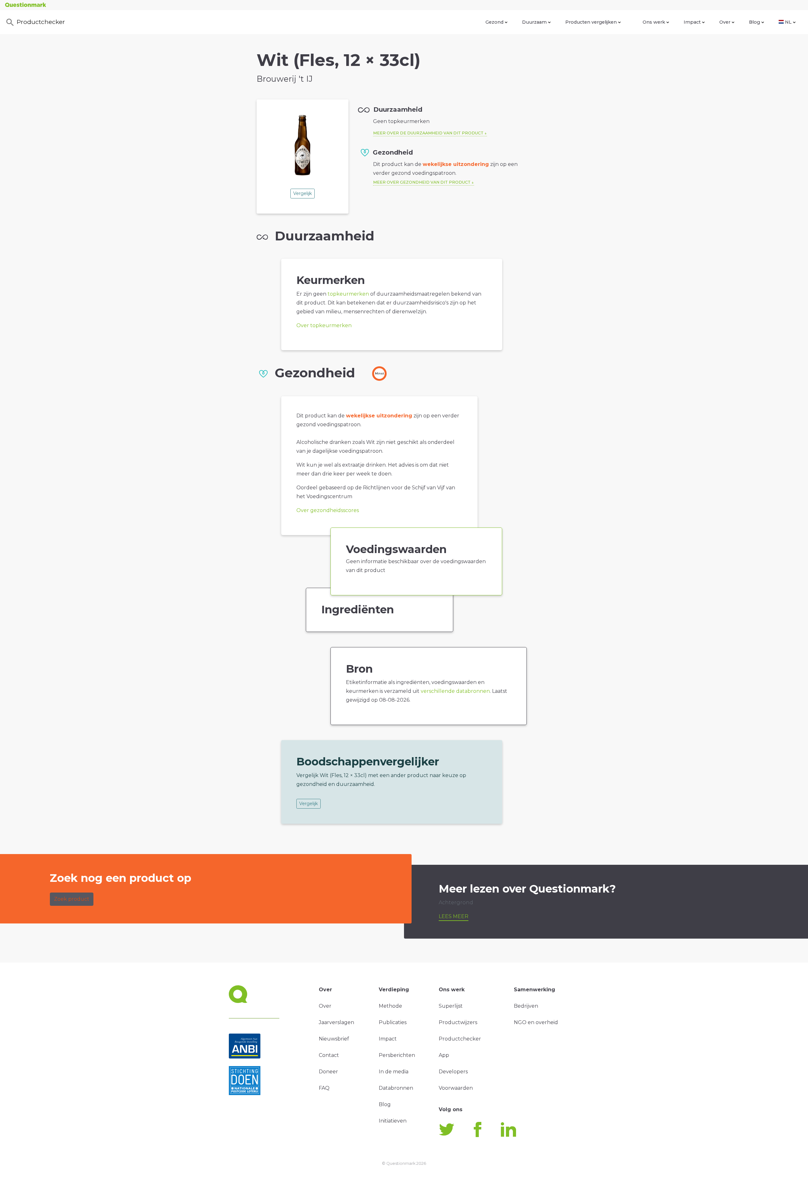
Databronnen (396, 1088)
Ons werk (654, 22)
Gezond (494, 22)
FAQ (324, 1088)
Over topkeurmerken (324, 325)
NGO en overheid (536, 1022)
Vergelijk (302, 193)
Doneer (328, 1072)
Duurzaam (534, 22)
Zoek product (71, 899)
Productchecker (41, 22)
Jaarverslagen (336, 1022)
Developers (453, 1072)
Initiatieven (393, 1121)
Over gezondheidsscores (327, 510)
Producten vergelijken (591, 22)
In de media (393, 1072)
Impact (692, 22)
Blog (754, 22)
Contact (329, 1055)
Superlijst (451, 1006)
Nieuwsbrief (334, 1039)
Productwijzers (458, 1022)
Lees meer (453, 916)
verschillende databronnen (455, 691)
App (444, 1055)
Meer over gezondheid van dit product (422, 182)
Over (724, 22)
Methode (390, 1006)
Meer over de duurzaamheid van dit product (428, 133)
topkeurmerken (348, 294)
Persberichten (397, 1055)
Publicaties (393, 1022)
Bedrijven (526, 1006)
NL (788, 22)
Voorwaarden (456, 1088)
